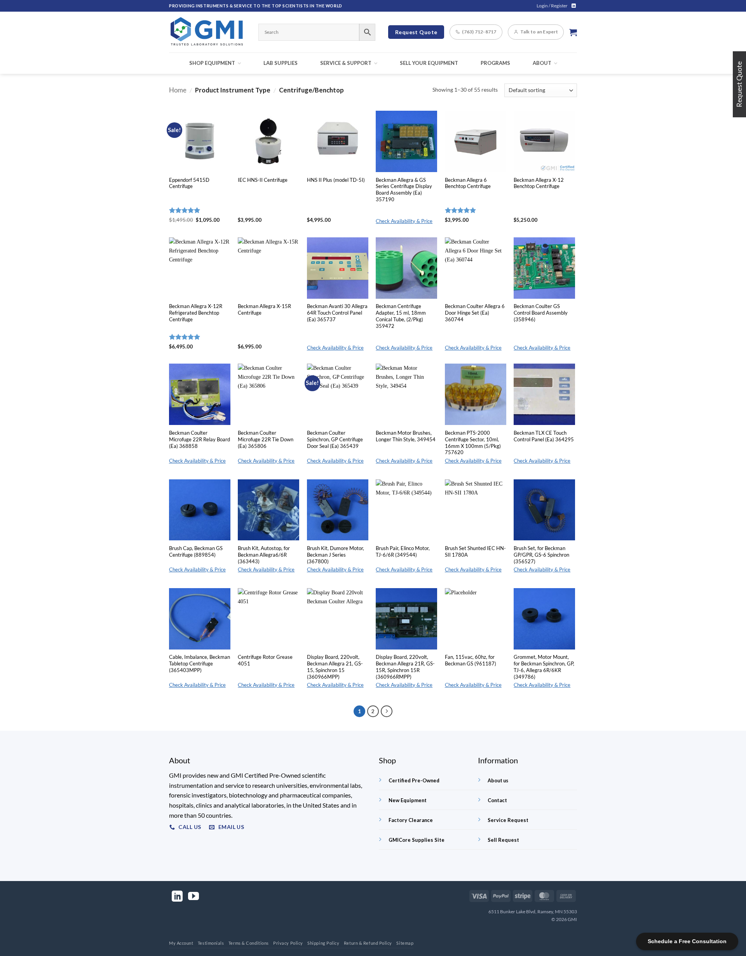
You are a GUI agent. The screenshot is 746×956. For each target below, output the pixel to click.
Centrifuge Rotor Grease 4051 (265, 660)
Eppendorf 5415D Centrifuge (189, 183)
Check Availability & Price (404, 221)
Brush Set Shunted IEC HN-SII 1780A (475, 551)
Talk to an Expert (539, 32)
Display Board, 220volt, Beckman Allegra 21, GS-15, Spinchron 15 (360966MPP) (335, 666)
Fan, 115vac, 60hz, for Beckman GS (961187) (470, 660)
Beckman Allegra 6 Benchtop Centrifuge (468, 183)
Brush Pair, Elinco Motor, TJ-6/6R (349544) (403, 551)
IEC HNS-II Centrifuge (263, 180)
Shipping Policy (323, 943)
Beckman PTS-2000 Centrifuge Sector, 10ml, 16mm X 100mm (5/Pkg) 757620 (473, 442)
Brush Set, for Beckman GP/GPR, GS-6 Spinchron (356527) (541, 554)
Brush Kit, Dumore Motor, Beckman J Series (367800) (335, 554)
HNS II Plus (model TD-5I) (336, 180)
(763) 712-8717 (479, 32)
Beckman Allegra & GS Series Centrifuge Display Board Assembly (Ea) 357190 (404, 189)
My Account (181, 943)
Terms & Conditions (248, 943)
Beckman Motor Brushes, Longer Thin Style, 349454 (406, 436)
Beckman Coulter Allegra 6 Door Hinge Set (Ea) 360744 (475, 312)
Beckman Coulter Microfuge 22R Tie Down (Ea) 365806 (265, 439)
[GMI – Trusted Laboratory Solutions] (208, 32)
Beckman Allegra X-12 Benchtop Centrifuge (539, 183)
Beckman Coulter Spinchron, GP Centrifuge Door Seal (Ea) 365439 (335, 439)
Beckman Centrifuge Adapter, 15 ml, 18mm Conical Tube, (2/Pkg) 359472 (401, 316)
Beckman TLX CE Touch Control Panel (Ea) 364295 (544, 436)
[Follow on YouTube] (193, 897)
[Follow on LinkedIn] (574, 5)
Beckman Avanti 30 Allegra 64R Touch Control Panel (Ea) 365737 (337, 312)
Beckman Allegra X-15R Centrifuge (264, 309)
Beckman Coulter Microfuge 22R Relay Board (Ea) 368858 (199, 439)
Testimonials (211, 943)
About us (498, 780)
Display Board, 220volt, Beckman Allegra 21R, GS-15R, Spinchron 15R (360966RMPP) (405, 666)
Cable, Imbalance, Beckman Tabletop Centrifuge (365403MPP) (199, 663)
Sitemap (404, 943)
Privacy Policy (288, 943)
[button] (552, 6)
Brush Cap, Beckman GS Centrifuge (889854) (196, 551)
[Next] (386, 711)
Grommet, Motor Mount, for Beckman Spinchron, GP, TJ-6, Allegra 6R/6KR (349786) (544, 666)
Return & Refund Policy (368, 943)
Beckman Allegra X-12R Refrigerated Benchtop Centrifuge (195, 312)
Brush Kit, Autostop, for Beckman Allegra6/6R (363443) (264, 554)
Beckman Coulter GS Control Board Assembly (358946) (541, 312)
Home (177, 90)
